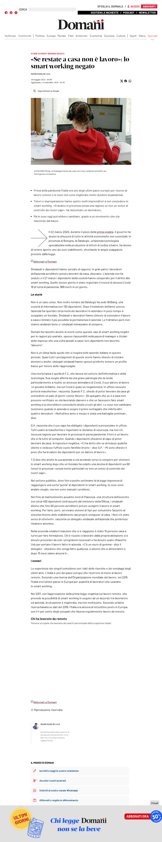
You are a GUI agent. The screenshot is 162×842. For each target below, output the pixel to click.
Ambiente (82, 35)
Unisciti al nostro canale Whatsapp (58, 790)
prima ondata (105, 232)
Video (142, 35)
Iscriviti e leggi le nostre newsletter (59, 770)
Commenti (24, 35)
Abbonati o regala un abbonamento (58, 800)
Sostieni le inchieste (105, 12)
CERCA (23, 9)
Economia (96, 35)
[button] (121, 81)
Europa (51, 35)
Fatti (71, 35)
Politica (39, 35)
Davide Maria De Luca (40, 74)
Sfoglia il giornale (110, 6)
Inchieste (10, 35)
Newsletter (147, 12)
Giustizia (109, 35)
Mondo (62, 35)
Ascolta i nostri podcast (52, 780)
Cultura (120, 35)
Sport (133, 35)
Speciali (152, 35)
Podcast (128, 12)
